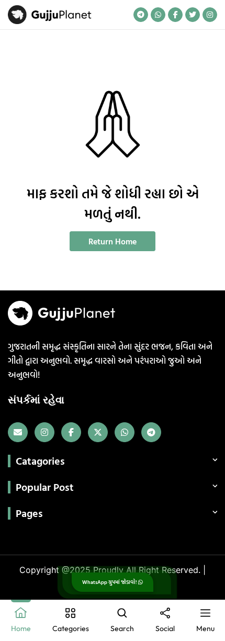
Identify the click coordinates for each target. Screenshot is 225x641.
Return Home (112, 241)
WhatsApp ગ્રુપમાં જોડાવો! (110, 582)
